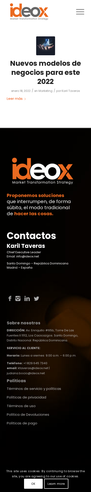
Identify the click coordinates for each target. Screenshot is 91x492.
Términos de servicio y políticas (34, 388)
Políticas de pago (22, 423)
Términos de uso (21, 405)
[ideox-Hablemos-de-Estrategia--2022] (45, 45)
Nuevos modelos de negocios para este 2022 (45, 72)
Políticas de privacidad (26, 397)
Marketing (45, 91)
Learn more (56, 484)
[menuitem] (77, 11)
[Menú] (77, 11)
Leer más (15, 98)
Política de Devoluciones (28, 414)
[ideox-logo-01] (38, 11)
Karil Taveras (71, 91)
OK (33, 484)
